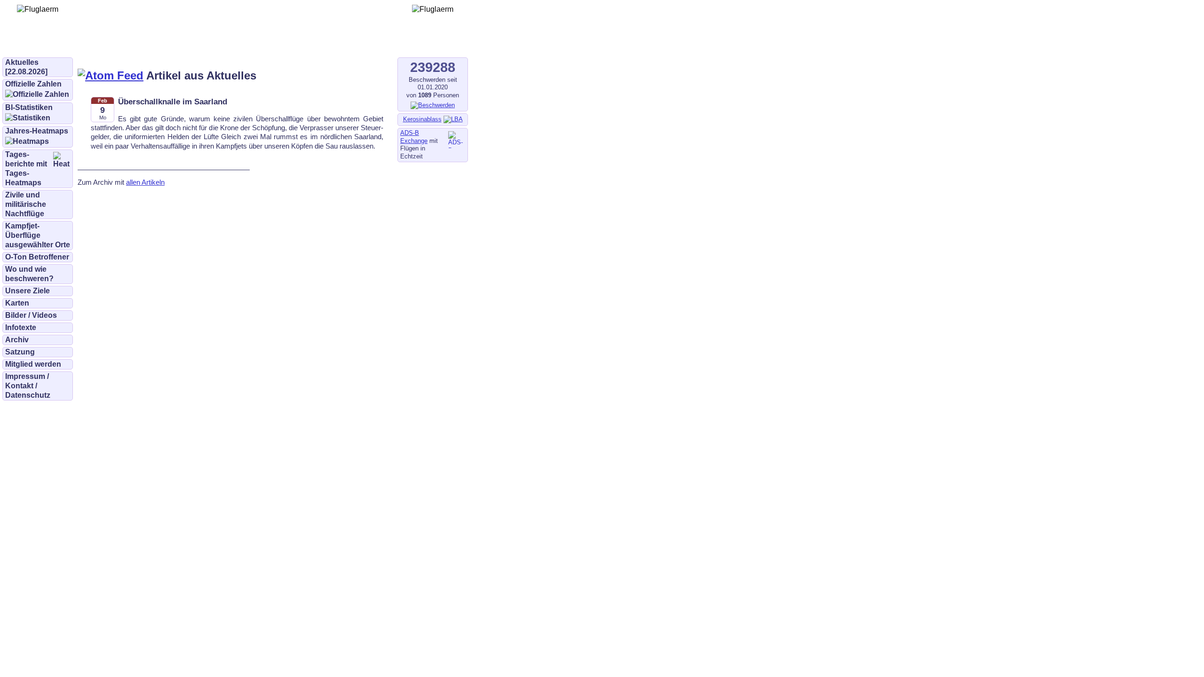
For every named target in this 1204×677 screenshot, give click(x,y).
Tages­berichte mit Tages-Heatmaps (26, 168)
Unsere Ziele (27, 291)
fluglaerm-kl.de (257, 43)
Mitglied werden (33, 364)
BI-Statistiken (29, 107)
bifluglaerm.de (134, 43)
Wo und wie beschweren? (29, 274)
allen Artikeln (145, 182)
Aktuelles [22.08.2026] (26, 67)
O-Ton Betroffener (37, 257)
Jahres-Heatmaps (36, 131)
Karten (17, 303)
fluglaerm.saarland (329, 43)
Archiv (17, 340)
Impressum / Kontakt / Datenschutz (27, 385)
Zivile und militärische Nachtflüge (25, 204)
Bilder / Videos (31, 315)
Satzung (20, 352)
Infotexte (20, 327)
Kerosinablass (422, 119)
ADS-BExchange (414, 136)
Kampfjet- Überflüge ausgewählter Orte (37, 235)
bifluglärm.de (195, 43)
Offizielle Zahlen (33, 84)
